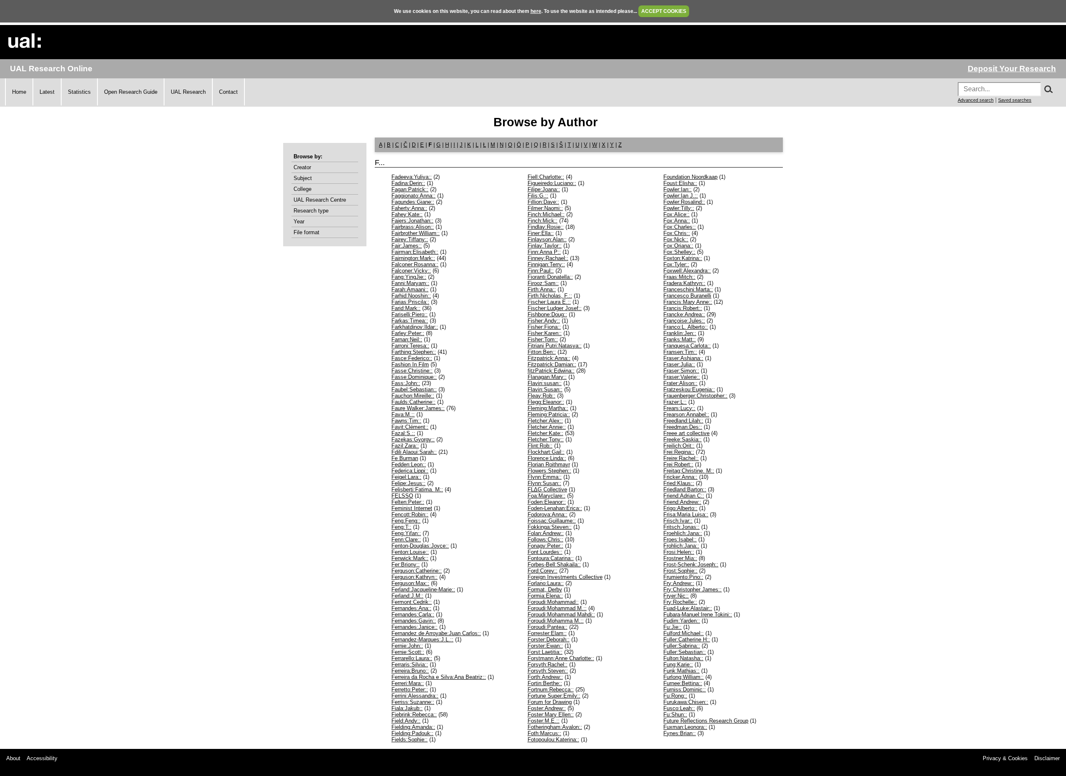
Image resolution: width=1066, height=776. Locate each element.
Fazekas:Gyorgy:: (413, 439)
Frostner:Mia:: (680, 558)
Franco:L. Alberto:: (685, 327)
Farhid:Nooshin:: (411, 296)
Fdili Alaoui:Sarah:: (414, 452)
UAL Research (188, 92)
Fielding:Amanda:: (413, 727)
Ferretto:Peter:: (409, 689)
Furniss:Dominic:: (684, 689)
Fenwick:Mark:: (409, 558)
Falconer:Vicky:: (411, 271)
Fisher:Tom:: (543, 339)
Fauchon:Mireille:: (412, 396)
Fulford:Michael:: (683, 633)
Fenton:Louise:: (410, 552)
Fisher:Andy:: (544, 321)
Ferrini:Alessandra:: (414, 696)
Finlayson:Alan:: (547, 239)
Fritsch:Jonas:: (681, 527)
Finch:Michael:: (546, 214)
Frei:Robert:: (678, 464)
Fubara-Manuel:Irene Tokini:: (697, 614)
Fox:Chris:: (676, 233)
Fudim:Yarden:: (681, 621)
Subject (303, 178)
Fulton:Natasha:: (683, 658)
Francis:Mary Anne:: (687, 302)
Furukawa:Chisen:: (685, 702)
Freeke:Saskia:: (682, 439)
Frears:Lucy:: (679, 408)
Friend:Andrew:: (682, 502)
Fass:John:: (405, 383)
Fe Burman (404, 458)
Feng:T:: (401, 527)
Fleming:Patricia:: (549, 414)
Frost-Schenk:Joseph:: (690, 564)
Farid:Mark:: (406, 308)
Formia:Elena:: (545, 596)
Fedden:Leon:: (408, 464)
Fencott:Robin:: (409, 514)
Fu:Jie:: (672, 627)
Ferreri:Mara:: (407, 683)
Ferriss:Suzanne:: (412, 702)
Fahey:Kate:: (407, 214)
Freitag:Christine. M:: (688, 471)
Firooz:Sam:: (543, 283)
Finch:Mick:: (543, 221)
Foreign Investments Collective (565, 577)
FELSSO (402, 496)
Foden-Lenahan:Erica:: (555, 508)
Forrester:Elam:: (547, 633)
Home (19, 92)
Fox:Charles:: (679, 227)
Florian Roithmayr (549, 464)
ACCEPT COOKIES (663, 11)
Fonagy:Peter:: (545, 546)
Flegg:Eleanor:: (546, 402)
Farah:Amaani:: (409, 289)
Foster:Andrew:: (547, 708)
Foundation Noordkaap (690, 177)
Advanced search (976, 100)
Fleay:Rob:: (541, 396)
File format (306, 232)
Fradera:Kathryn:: (684, 283)
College (302, 189)
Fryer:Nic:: (676, 596)
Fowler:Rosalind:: (684, 202)
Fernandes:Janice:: (414, 627)
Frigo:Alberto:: (680, 508)
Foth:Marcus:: (544, 733)
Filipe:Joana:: (544, 189)
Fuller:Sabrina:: (681, 646)
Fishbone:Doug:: (547, 314)
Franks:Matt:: (679, 339)
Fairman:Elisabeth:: (414, 252)
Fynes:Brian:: (679, 733)
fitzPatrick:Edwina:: (551, 371)
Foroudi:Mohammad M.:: (557, 608)
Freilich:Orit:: (679, 446)
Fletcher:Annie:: (547, 427)
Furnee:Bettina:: (682, 683)
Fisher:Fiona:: (544, 327)
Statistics (79, 92)
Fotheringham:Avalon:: (555, 727)
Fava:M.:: (403, 414)
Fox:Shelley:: (679, 252)
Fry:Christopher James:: (692, 589)
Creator (302, 167)
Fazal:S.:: (403, 433)
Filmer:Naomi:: (545, 208)
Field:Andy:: (406, 721)
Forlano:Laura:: (546, 583)
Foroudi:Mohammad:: (553, 602)
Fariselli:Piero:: (409, 314)
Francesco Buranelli (687, 296)
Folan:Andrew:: (546, 533)
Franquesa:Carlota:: (687, 346)
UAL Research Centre (320, 200)
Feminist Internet (411, 508)
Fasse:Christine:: (412, 371)
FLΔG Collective (547, 489)
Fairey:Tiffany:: (409, 239)
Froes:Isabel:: (680, 539)
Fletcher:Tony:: (546, 439)
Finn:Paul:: (541, 271)
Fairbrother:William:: (415, 233)
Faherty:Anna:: (409, 208)
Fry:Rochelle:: (680, 602)
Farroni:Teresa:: (410, 346)
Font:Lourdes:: (545, 552)
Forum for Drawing (550, 702)
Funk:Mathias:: (681, 671)
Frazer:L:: (675, 402)
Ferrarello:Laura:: (411, 658)
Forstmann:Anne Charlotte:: (561, 658)
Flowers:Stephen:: (549, 471)
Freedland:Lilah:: (683, 421)
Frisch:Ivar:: (677, 521)
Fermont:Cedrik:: (411, 602)
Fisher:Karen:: (545, 333)
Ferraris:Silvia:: (409, 664)
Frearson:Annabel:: (686, 414)
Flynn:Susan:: (544, 483)
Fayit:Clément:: (409, 427)
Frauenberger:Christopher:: (695, 396)
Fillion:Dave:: (543, 202)
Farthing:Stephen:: (413, 352)
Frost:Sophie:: (680, 571)
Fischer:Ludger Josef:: (555, 308)
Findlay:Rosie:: (546, 227)
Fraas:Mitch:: (679, 277)
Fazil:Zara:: (405, 446)
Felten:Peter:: (407, 502)
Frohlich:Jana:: (681, 546)
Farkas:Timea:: (409, 321)
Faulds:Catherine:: (413, 402)
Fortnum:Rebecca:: (551, 689)
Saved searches (1014, 100)
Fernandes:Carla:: (412, 614)
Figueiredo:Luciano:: (552, 183)
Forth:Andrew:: (545, 677)
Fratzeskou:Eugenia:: (689, 389)
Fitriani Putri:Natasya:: (555, 346)
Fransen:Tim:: (680, 352)
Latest (47, 92)
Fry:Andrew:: (678, 583)
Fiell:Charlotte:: (546, 177)
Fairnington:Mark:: (413, 258)
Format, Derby (545, 589)
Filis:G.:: (538, 196)
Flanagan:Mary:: (547, 377)
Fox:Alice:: (676, 214)
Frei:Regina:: (678, 452)
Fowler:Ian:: (677, 189)
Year (299, 221)
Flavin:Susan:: (545, 389)
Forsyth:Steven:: (548, 671)
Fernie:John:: (407, 646)
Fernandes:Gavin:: (413, 621)
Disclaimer (1047, 758)
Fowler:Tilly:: (678, 208)
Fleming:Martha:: (548, 408)
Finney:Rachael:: (548, 258)
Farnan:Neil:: (406, 339)
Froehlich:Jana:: (682, 533)
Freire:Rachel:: (681, 458)
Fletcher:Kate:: (545, 433)
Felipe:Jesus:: (408, 483)
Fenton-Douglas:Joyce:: (420, 546)
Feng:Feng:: (406, 521)
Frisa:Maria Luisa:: (685, 514)
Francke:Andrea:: (684, 314)
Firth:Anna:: (542, 289)
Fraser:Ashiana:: (683, 358)
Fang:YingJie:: (408, 277)
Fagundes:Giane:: (412, 202)
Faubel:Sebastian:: (414, 389)
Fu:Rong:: (675, 696)
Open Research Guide (130, 92)
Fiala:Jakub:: (407, 708)
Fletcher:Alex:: (545, 421)
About (13, 758)
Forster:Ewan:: (545, 646)
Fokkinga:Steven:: (550, 527)
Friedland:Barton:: (684, 489)
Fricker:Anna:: (680, 477)
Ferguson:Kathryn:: (414, 577)
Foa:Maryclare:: (546, 496)
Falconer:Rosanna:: (414, 264)
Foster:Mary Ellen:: (551, 714)
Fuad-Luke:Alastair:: (687, 608)
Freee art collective (686, 433)
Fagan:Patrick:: (409, 189)
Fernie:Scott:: (407, 652)
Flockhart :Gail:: (546, 452)
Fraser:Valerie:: (681, 377)
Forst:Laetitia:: (545, 652)
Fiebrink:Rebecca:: (414, 714)
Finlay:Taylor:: (545, 246)
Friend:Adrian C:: (683, 496)
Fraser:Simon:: (681, 371)
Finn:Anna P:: (544, 252)
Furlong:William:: (683, 677)
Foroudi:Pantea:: (548, 627)
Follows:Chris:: (545, 539)
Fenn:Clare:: (406, 539)
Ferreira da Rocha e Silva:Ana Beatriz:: (438, 677)
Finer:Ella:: (541, 233)
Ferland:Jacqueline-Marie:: (423, 589)
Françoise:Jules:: (684, 321)
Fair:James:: (406, 246)
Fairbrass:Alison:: (412, 227)
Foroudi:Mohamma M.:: (556, 621)
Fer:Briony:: (405, 564)
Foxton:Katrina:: (682, 258)
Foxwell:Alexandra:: (687, 271)
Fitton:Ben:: (542, 352)
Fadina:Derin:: (408, 183)
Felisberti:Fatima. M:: (417, 489)
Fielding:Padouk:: (412, 733)
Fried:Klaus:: (678, 483)
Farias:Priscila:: (410, 302)
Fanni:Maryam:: (410, 283)
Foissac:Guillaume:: (552, 521)
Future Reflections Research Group (705, 721)
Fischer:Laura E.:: (549, 302)
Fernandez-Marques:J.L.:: (422, 639)
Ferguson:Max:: (410, 583)
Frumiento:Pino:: (683, 577)
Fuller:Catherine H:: (686, 639)
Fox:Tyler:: (676, 264)
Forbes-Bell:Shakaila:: (554, 564)
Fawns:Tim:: (406, 421)
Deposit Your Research (1012, 68)
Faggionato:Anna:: (413, 196)
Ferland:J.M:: (407, 596)
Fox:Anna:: (676, 221)
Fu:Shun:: (675, 714)
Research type (311, 211)
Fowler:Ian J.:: (680, 196)
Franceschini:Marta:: (688, 289)
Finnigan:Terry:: (546, 264)
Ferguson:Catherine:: (416, 571)
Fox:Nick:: (675, 239)
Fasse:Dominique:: (414, 377)
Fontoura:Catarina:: (551, 558)
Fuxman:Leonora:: (685, 727)
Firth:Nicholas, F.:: (550, 296)
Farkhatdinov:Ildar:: (414, 327)
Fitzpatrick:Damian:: (552, 364)
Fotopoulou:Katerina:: (553, 739)
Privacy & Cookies (1005, 758)
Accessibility (42, 758)
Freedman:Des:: (682, 427)
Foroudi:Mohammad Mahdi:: (561, 614)
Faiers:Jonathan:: (412, 221)
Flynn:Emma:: (545, 477)
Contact (228, 92)
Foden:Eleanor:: (547, 502)
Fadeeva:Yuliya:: (411, 177)
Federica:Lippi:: (409, 471)
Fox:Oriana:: (678, 246)
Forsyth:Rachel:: (548, 664)
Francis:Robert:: (682, 308)
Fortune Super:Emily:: (554, 696)
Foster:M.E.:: (544, 721)
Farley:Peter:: (407, 333)
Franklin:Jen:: (679, 333)
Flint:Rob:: (540, 446)
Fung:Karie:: (678, 664)
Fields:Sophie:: (409, 739)
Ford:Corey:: (543, 571)
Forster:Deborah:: (549, 639)
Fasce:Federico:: (411, 358)
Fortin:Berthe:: (545, 683)
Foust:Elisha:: (680, 183)
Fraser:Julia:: (679, 364)
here (536, 11)
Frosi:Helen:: (678, 552)
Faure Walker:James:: (418, 408)
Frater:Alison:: (680, 383)
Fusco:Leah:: (679, 708)
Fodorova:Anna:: (548, 514)
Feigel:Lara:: (406, 477)
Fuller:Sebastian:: (684, 652)
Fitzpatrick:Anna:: (549, 358)
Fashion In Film (410, 364)
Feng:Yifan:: (406, 533)
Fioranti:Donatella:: (550, 277)
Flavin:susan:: (545, 383)
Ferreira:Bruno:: (410, 671)
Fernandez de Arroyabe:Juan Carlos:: (436, 633)
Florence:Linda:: (547, 458)
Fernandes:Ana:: (411, 608)
